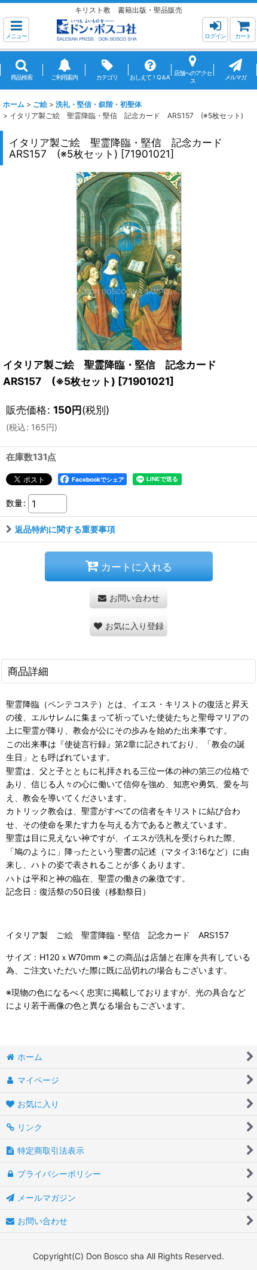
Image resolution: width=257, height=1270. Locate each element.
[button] (16, 29)
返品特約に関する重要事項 (65, 529)
